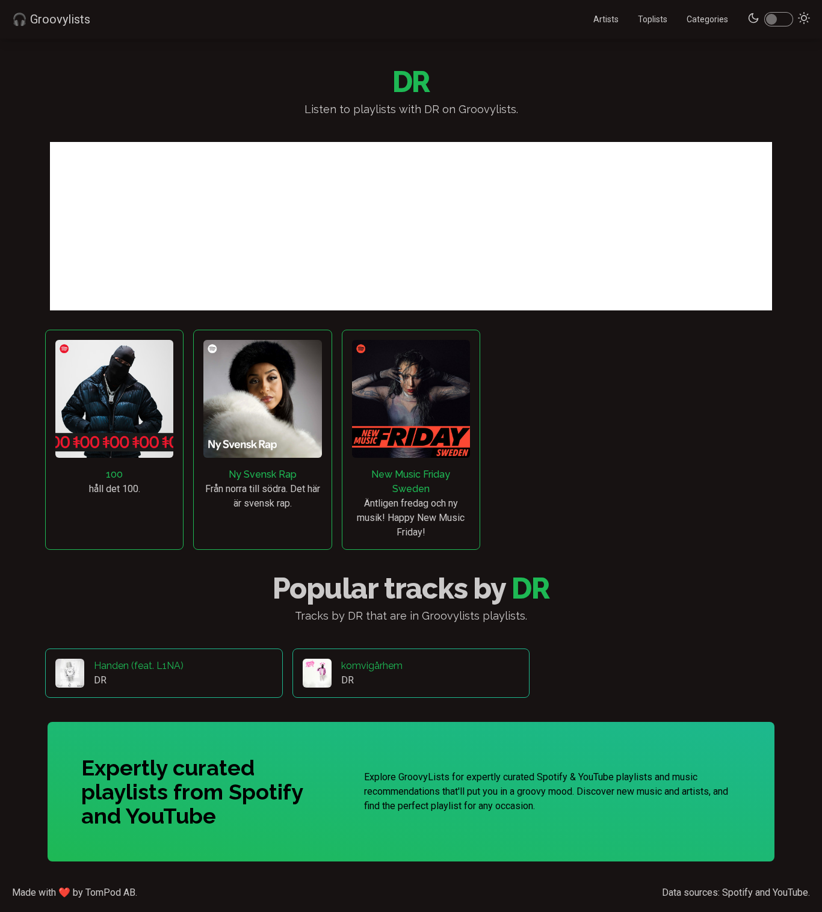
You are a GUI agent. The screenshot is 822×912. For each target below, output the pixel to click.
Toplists (652, 19)
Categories (707, 19)
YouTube (790, 892)
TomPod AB (110, 892)
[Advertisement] (411, 226)
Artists (606, 19)
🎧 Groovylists (51, 19)
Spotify (737, 892)
